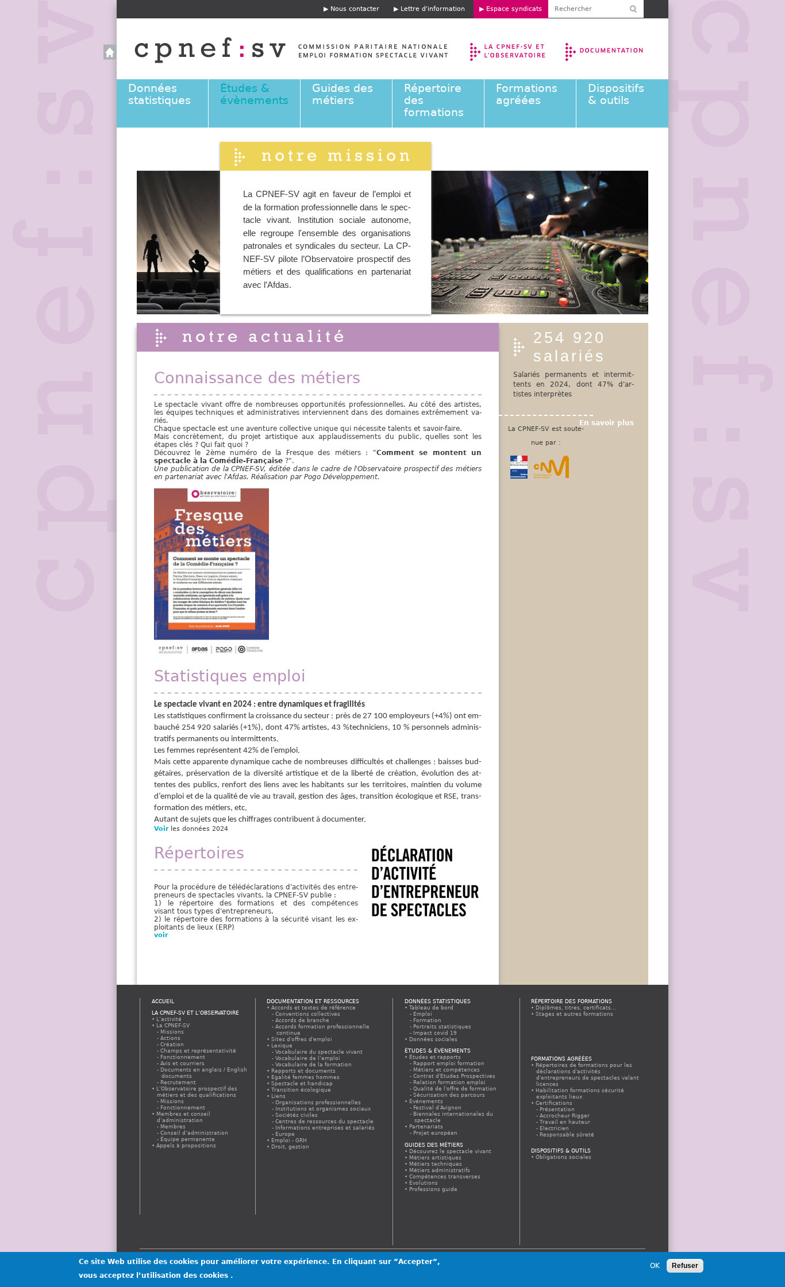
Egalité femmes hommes (306, 1077)
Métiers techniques (436, 1164)
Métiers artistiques (435, 1157)
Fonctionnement (183, 1057)
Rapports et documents (304, 1071)
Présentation (558, 1109)
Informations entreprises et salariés (325, 1127)
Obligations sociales (563, 1157)
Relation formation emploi (450, 1082)
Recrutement (178, 1082)
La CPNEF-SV (173, 1025)
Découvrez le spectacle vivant (450, 1151)
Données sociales (433, 1039)
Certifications (554, 1103)
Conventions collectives (308, 1014)
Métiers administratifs (440, 1170)
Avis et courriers (183, 1063)
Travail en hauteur (565, 1122)
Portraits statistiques (442, 1026)
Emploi (423, 1014)
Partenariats (426, 1126)
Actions (170, 1038)
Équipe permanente (188, 1139)
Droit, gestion (290, 1146)
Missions (172, 1031)
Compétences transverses (445, 1176)
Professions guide (433, 1189)
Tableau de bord (431, 1007)
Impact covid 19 (435, 1033)
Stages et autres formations (574, 1014)
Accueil (279, 48)
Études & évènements (254, 94)
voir (162, 935)
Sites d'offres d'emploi (302, 1039)
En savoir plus (606, 423)
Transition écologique (301, 1089)
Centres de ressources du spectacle (325, 1121)
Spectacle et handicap (302, 1083)
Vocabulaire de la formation (314, 1064)
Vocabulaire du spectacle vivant (319, 1052)
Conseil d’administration (194, 1133)
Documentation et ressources (615, 48)
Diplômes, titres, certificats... (576, 1007)
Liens (279, 1096)
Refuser (685, 1266)
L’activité (169, 1019)
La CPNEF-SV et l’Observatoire (509, 48)
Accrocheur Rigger (565, 1115)
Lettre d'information (433, 9)
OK (655, 1266)
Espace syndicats (514, 9)
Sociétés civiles (297, 1115)
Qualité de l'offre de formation (455, 1088)
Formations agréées (526, 94)
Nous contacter (354, 9)
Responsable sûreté (567, 1134)
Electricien (555, 1128)
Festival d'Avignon (437, 1107)
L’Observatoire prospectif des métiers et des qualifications (197, 1091)
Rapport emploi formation (449, 1063)
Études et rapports (435, 1057)
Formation (427, 1020)
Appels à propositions (186, 1145)
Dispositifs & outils (616, 94)
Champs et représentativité (198, 1050)
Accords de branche (302, 1020)
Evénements (426, 1101)
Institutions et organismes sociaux (323, 1108)
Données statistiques (159, 94)
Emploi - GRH (289, 1140)
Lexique (282, 1045)
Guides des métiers (342, 94)
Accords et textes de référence (314, 1007)
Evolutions (424, 1183)
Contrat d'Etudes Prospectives (454, 1076)
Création (172, 1044)
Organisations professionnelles (318, 1102)
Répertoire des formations (571, 1001)
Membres (173, 1126)
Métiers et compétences (447, 1069)
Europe (285, 1134)
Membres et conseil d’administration (183, 1117)
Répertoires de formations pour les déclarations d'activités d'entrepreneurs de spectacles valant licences (587, 1074)
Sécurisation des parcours (449, 1095)
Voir (161, 829)
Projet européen (435, 1133)
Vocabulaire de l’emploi (308, 1058)
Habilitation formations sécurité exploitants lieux (580, 1093)
